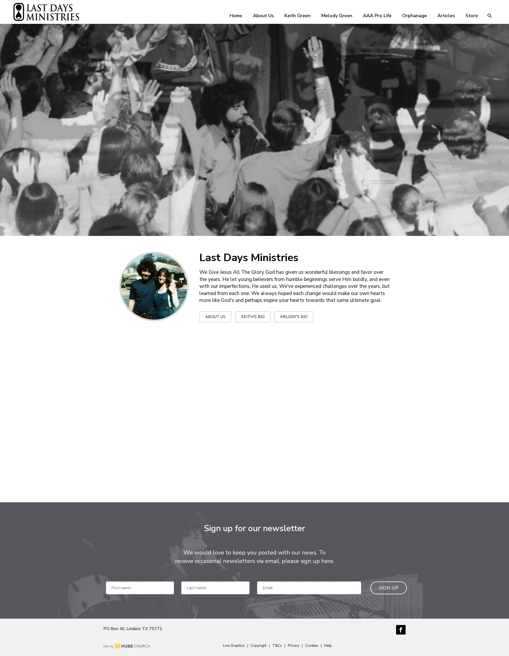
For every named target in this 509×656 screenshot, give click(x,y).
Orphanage (414, 15)
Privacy (293, 645)
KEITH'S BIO (253, 316)
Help (328, 645)
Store (472, 15)
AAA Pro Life (377, 15)
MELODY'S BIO (294, 316)
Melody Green (336, 15)
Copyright (258, 645)
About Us (263, 15)
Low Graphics (234, 645)
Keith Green (297, 15)
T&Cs (277, 645)
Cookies (311, 645)
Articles (446, 15)
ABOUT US (215, 316)
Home (236, 15)
